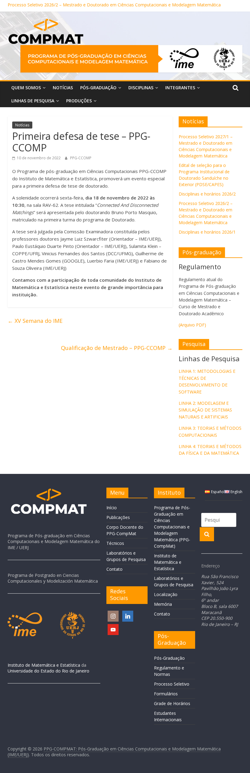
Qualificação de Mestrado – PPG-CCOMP (117, 347)
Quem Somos (26, 87)
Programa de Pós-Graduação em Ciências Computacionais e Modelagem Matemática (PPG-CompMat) (172, 527)
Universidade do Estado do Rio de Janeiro (48, 671)
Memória (163, 604)
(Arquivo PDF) (192, 325)
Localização (165, 594)
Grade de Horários (172, 703)
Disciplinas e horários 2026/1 (207, 232)
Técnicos (115, 543)
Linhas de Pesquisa (32, 101)
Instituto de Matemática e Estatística (44, 665)
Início (111, 507)
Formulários (166, 694)
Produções (79, 101)
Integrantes (180, 87)
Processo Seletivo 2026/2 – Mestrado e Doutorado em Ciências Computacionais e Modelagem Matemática (114, 6)
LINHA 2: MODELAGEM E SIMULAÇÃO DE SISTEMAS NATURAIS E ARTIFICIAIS (205, 410)
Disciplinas (140, 87)
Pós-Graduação (98, 87)
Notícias (63, 87)
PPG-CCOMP (80, 158)
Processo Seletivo (171, 684)
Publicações (118, 517)
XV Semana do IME (35, 320)
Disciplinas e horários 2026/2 (207, 194)
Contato (114, 569)
